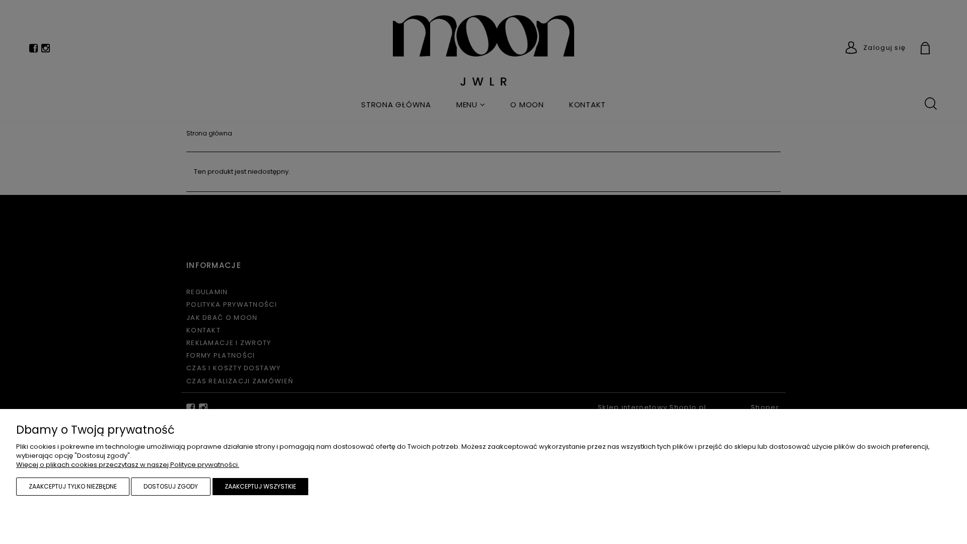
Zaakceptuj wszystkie (260, 486)
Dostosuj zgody (171, 486)
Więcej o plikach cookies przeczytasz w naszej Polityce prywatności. (127, 464)
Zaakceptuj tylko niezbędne (73, 486)
